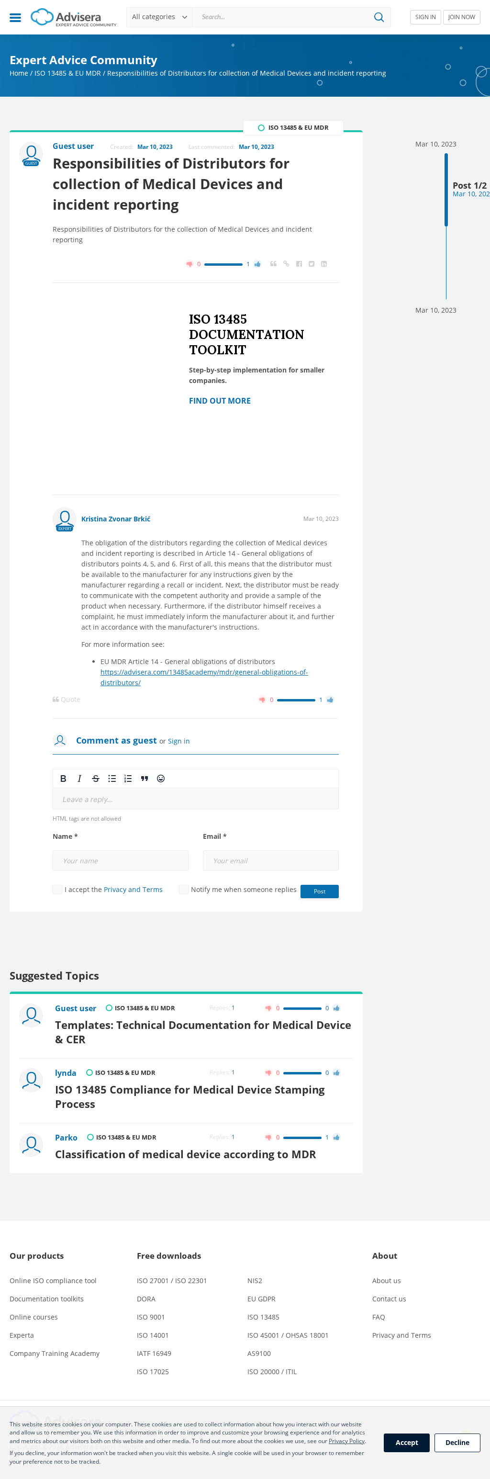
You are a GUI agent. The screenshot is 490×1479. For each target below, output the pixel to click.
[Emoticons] (161, 778)
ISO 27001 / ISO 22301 (172, 1280)
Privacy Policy (347, 1441)
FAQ (378, 1316)
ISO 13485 (263, 1316)
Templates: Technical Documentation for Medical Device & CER (203, 1032)
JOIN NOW (461, 17)
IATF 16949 (154, 1353)
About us (386, 1280)
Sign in (179, 740)
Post (319, 891)
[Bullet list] (112, 778)
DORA (146, 1298)
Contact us (389, 1298)
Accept (407, 1442)
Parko (66, 1137)
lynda (66, 1073)
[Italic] (79, 778)
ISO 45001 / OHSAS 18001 (288, 1335)
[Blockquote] (144, 778)
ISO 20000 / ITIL (272, 1371)
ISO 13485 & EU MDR (67, 73)
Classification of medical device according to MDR (185, 1154)
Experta (22, 1335)
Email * (215, 836)
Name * (65, 836)
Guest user (75, 1008)
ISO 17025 (153, 1371)
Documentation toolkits (47, 1298)
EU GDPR (261, 1298)
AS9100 (259, 1353)
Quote (69, 699)
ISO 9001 (151, 1316)
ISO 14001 (153, 1335)
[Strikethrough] (96, 778)
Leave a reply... (88, 799)
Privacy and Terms (133, 889)
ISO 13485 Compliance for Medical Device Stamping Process (189, 1096)
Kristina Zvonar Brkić (115, 518)
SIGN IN (425, 17)
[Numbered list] (128, 778)
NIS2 (254, 1280)
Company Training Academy (55, 1353)
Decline (457, 1442)
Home (19, 73)
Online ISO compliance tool (53, 1280)
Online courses (34, 1316)
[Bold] (63, 778)
